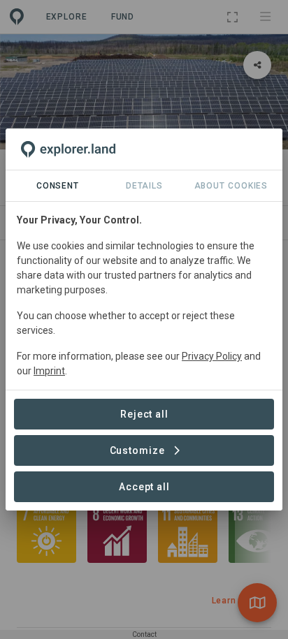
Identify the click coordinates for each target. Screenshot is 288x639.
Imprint (49, 370)
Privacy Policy (212, 356)
